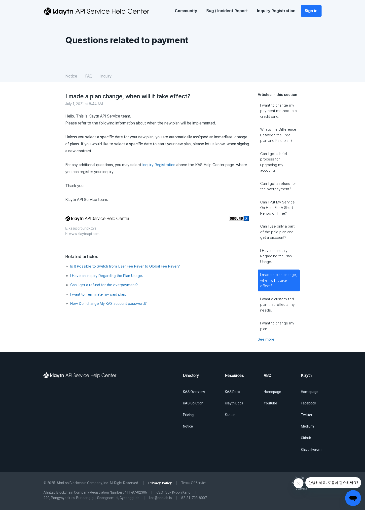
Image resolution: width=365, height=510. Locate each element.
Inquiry (105, 76)
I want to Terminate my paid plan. (98, 294)
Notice (71, 76)
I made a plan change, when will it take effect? (278, 280)
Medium (307, 426)
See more (266, 339)
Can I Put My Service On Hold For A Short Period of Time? (277, 208)
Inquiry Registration (276, 10)
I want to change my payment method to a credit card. (278, 111)
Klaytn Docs (234, 403)
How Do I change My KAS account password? (108, 303)
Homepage (272, 392)
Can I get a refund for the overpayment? (278, 186)
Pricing (188, 415)
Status (230, 415)
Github (306, 438)
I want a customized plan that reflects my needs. (277, 305)
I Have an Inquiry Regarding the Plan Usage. (276, 256)
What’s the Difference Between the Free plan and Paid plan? (278, 135)
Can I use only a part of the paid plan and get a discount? (277, 232)
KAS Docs (232, 392)
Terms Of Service (193, 483)
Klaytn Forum (311, 449)
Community (186, 10)
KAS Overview (194, 392)
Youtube (270, 403)
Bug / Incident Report (227, 10)
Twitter (306, 415)
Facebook (308, 403)
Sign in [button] (311, 10)
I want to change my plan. (277, 326)
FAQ (88, 76)
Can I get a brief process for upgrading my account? (273, 162)
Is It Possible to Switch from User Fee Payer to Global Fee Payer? (125, 266)
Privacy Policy (160, 483)
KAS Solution (193, 403)
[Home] (96, 11)
